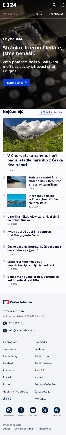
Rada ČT (39, 370)
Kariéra (38, 377)
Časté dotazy (42, 391)
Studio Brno (41, 356)
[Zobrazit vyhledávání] (54, 5)
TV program (10, 342)
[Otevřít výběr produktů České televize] (62, 5)
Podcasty (8, 370)
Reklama (39, 349)
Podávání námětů (45, 384)
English (6, 428)
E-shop (7, 384)
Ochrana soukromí (24, 428)
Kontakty (40, 398)
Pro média (40, 342)
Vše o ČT (8, 398)
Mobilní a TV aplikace (15, 391)
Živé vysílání (10, 349)
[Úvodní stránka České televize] (17, 302)
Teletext (8, 363)
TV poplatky (10, 356)
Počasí (7, 377)
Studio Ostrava (43, 363)
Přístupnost (44, 428)
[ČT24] (9, 5)
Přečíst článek (14, 82)
